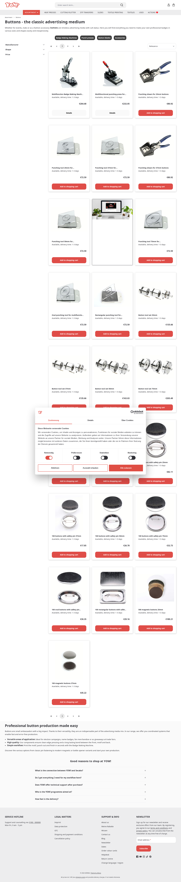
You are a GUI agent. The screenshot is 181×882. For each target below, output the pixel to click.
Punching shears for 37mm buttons (153, 168)
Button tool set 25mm (147, 315)
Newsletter (105, 842)
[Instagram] (144, 856)
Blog (103, 838)
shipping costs (80, 877)
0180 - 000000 (35, 822)
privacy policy (142, 831)
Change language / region (112, 863)
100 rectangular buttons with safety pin (110, 610)
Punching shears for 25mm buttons (153, 94)
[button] (90, 770)
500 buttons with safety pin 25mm (153, 462)
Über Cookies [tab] (127, 420)
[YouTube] (141, 856)
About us (105, 822)
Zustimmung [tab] (53, 420)
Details (69, 113)
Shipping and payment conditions (69, 834)
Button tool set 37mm (61, 389)
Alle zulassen (126, 468)
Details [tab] (91, 420)
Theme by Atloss (95, 873)
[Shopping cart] (173, 5)
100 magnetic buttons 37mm (64, 683)
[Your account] (168, 5)
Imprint (58, 822)
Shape (8, 49)
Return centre (107, 859)
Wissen (104, 830)
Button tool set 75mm (147, 389)
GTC (56, 830)
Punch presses (88, 38)
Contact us (105, 834)
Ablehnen (55, 468)
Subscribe (144, 848)
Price (7, 54)
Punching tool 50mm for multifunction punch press (63, 241)
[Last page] (78, 46)
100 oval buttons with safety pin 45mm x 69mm (65, 610)
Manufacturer (11, 44)
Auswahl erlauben (90, 468)
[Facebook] (137, 856)
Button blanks (104, 38)
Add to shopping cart (156, 113)
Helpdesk (105, 855)
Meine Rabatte (107, 826)
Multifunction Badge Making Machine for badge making (68, 94)
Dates (103, 846)
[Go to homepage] (12, 5)
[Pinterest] (150, 856)
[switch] (76, 458)
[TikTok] (147, 856)
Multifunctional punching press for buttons (110, 94)
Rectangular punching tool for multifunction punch (108, 315)
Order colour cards (109, 850)
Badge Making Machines (66, 38)
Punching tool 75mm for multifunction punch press (149, 241)
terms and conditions (159, 828)
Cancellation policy (62, 838)
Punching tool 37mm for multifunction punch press (106, 168)
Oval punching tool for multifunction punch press (67, 315)
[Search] (121, 5)
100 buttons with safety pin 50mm (109, 536)
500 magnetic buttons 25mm (150, 610)
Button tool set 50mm (104, 389)
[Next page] (73, 46)
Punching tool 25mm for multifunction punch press (63, 168)
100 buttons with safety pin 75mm (153, 536)
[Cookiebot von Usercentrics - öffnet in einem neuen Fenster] (132, 412)
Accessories (120, 38)
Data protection (61, 826)
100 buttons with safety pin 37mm (66, 536)
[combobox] (86, 5)
